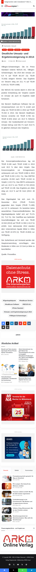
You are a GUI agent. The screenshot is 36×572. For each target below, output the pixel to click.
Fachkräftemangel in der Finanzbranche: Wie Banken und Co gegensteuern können (22, 501)
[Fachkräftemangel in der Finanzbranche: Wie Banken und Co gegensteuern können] (6, 502)
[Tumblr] (16, 323)
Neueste (5, 470)
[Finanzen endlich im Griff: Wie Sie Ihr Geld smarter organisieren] (6, 494)
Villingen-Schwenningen (18, 315)
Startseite (6, 46)
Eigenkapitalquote (10, 300)
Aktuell (13, 46)
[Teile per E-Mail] (3, 327)
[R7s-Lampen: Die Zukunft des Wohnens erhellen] (6, 486)
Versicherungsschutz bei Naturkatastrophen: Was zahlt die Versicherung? (23, 517)
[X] (7, 323)
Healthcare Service (26, 300)
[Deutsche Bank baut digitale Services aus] (27, 370)
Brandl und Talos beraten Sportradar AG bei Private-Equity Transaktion (9, 350)
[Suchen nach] (34, 7)
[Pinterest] (20, 323)
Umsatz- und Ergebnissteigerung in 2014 (18, 312)
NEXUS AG (27, 304)
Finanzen (10, 49)
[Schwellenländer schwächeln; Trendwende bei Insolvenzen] (9, 369)
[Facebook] (3, 323)
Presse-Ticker (25, 49)
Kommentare (29, 470)
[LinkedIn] (12, 323)
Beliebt (17, 470)
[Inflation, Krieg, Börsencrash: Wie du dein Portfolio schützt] (6, 510)
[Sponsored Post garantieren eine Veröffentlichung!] (18, 14)
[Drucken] (7, 327)
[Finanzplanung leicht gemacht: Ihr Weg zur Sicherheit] (6, 478)
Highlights (17, 49)
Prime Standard (18, 308)
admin (4, 61)
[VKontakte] (29, 323)
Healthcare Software (12, 304)
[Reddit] (24, 323)
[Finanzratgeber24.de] (11, 6)
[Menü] (2, 7)
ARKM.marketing (18, 11)
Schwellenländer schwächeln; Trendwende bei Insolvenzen (9, 378)
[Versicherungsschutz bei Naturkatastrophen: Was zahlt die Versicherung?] (6, 518)
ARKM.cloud (27, 560)
